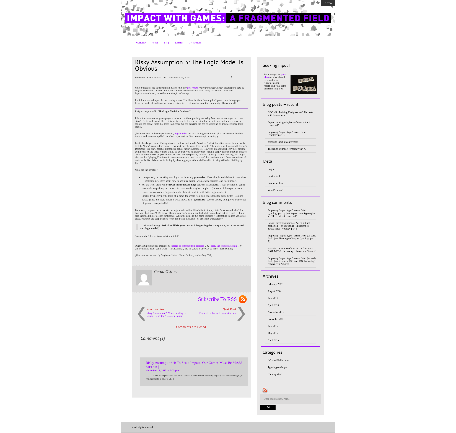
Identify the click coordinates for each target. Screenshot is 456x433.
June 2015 (273, 326)
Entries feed (274, 176)
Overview (141, 42)
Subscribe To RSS (217, 299)
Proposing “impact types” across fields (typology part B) (289, 227)
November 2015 (276, 312)
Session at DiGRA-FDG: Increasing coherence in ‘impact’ (292, 250)
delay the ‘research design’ (224, 245)
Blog (166, 42)
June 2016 (273, 298)
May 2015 (273, 333)
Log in (271, 169)
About (155, 42)
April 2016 (273, 305)
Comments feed (275, 183)
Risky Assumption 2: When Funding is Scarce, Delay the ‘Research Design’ (166, 314)
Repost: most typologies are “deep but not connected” (291, 214)
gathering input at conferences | (283, 248)
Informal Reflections (278, 360)
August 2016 (274, 291)
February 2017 (275, 284)
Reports (179, 42)
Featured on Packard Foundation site (217, 313)
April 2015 (273, 340)
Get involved (195, 42)
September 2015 (276, 319)
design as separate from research (188, 245)
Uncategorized (275, 374)
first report (192, 87)
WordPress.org (275, 190)
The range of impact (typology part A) (287, 149)
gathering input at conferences (283, 142)
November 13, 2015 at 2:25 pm (162, 370)
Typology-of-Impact (278, 367)
